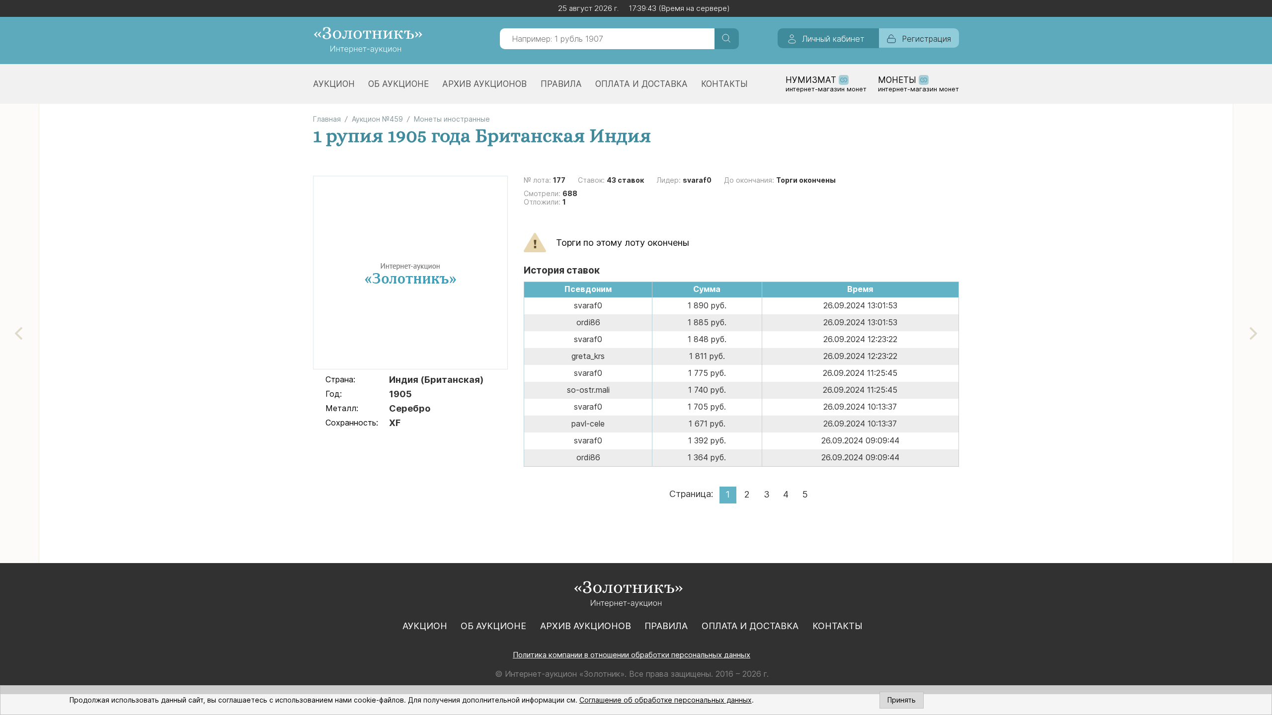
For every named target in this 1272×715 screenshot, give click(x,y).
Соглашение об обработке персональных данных (665, 700)
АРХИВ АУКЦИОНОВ (484, 84)
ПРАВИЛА (561, 84)
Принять (901, 700)
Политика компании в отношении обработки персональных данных (631, 654)
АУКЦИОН (334, 84)
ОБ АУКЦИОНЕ (398, 84)
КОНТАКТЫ (724, 84)
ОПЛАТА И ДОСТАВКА (641, 84)
